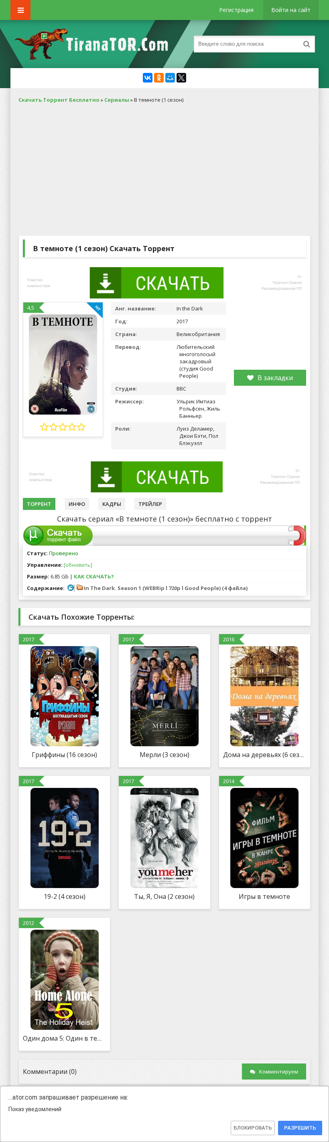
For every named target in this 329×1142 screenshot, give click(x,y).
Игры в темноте (264, 896)
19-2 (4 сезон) (64, 896)
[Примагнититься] (297, 543)
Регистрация (236, 10)
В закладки (275, 377)
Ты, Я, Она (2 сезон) (164, 896)
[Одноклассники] (159, 78)
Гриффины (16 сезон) (64, 754)
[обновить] (78, 564)
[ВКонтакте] (147, 78)
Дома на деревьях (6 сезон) (264, 754)
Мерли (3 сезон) (164, 754)
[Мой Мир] (170, 78)
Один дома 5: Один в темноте (64, 1038)
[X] (181, 78)
